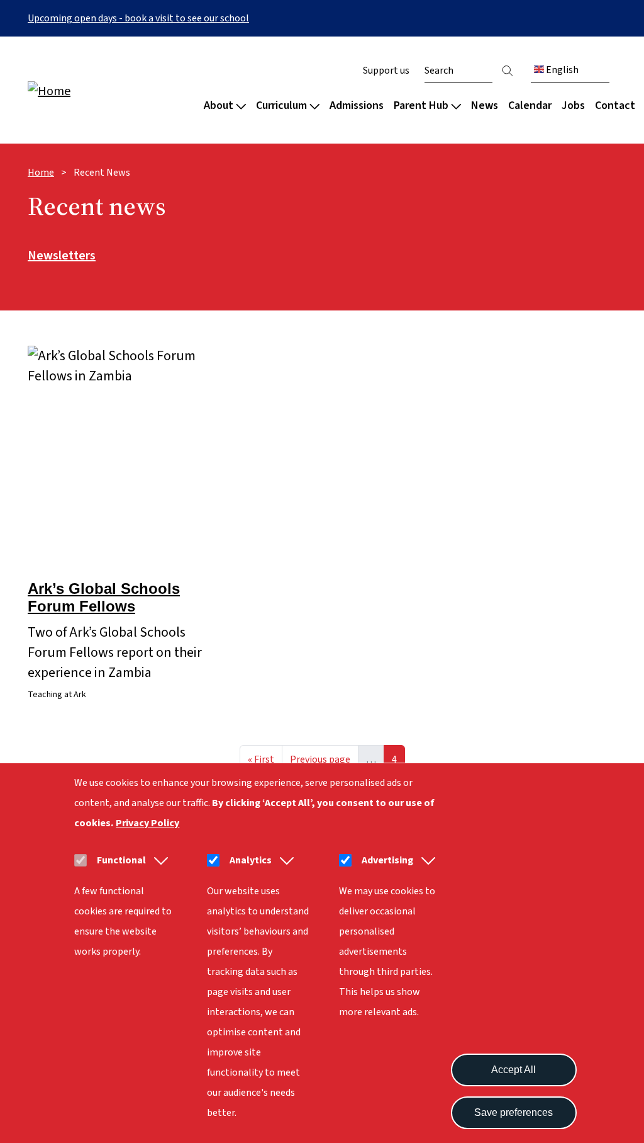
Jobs (573, 105)
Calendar (530, 105)
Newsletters (62, 256)
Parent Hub (421, 105)
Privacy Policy (147, 823)
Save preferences (513, 1112)
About (218, 105)
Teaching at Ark (57, 694)
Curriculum (281, 105)
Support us (386, 70)
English (561, 70)
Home (41, 172)
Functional (121, 860)
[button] (158, 860)
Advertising (387, 860)
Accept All (513, 1069)
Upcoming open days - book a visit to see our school (138, 18)
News (484, 105)
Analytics (251, 860)
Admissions (357, 105)
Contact (615, 105)
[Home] (108, 90)
